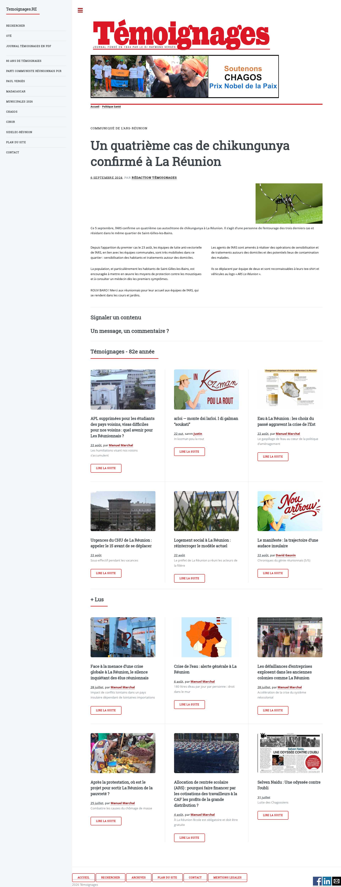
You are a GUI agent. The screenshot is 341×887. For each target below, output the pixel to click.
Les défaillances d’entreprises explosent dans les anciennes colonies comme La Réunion (285, 672)
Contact (195, 877)
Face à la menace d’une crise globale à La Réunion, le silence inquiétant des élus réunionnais (119, 672)
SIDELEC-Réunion (19, 132)
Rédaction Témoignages (154, 178)
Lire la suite (106, 468)
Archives (139, 877)
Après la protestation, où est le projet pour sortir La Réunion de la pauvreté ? (122, 788)
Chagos (12, 111)
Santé (117, 106)
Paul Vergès (15, 81)
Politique (107, 106)
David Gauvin (286, 555)
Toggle (80, 10)
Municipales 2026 (19, 101)
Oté (9, 35)
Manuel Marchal (121, 445)
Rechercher (110, 877)
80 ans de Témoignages (24, 61)
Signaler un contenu (116, 317)
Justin (198, 433)
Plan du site (167, 877)
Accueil (95, 106)
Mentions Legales (227, 877)
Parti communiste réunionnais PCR (33, 71)
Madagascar (16, 91)
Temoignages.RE (21, 9)
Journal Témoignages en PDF (28, 46)
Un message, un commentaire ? (130, 330)
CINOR (10, 121)
